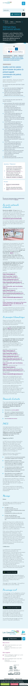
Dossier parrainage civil (13, 607)
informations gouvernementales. (12, 218)
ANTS (11, 253)
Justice (16, 55)
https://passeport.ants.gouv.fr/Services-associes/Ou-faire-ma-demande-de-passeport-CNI (15, 304)
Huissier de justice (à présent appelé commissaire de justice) (14, 188)
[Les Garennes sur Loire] (7, 2)
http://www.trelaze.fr (9, 290)
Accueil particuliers (8, 55)
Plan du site (19, 679)
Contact (17, 14)
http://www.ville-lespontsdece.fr (12, 282)
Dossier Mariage (11, 572)
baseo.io (16, 199)
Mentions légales (9, 679)
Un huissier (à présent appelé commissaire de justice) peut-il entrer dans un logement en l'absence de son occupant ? (14, 169)
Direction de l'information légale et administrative (13, 198)
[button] (23, 3)
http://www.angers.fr (9, 274)
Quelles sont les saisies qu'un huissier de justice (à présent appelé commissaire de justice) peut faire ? (13, 58)
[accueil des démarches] (14, 46)
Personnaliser (23, 684)
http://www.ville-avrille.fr (10, 276)
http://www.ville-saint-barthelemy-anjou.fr (13, 287)
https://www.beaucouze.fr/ (11, 279)
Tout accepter (5, 684)
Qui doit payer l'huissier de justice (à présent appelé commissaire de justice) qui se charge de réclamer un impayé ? (14, 175)
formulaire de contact (12, 418)
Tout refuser (14, 684)
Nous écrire (13, 638)
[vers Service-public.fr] (15, 52)
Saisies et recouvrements (12, 184)
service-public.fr (15, 410)
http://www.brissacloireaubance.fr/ (13, 293)
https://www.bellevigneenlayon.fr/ (13, 297)
